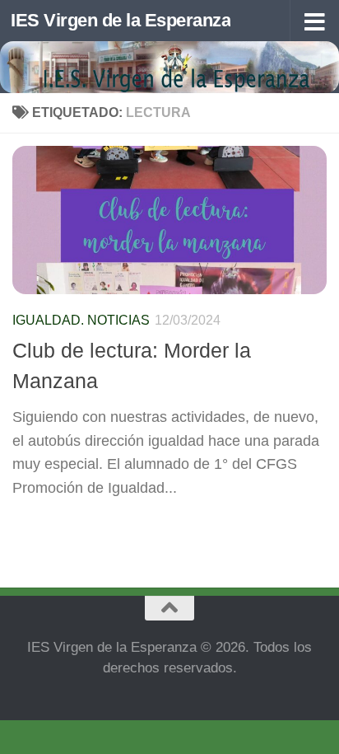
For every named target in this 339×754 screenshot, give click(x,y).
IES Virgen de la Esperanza (120, 20)
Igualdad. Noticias (81, 320)
